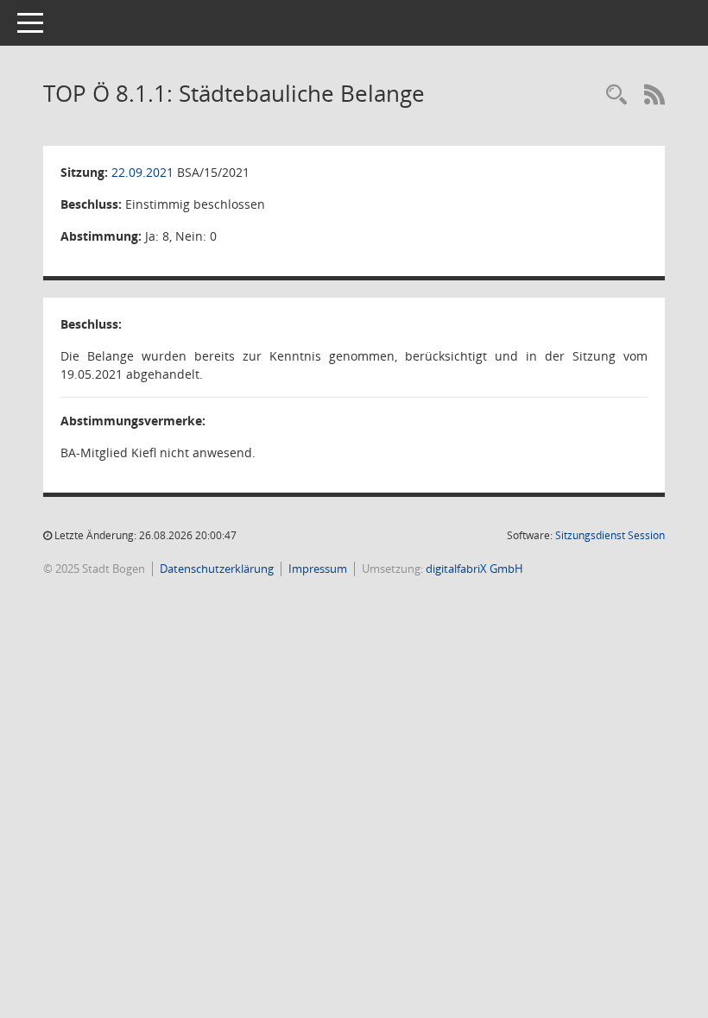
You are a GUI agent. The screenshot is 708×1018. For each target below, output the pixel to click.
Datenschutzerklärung (217, 568)
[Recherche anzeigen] (616, 95)
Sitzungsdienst (610, 535)
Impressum (317, 568)
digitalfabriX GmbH (474, 568)
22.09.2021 (142, 172)
